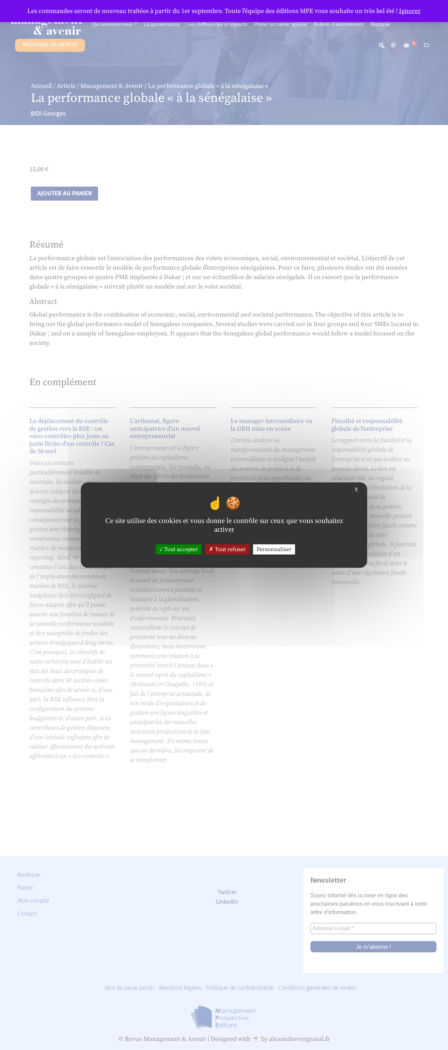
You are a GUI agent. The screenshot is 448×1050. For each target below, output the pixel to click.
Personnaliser (274, 549)
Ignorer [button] (410, 11)
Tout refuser (230, 549)
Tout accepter (180, 549)
